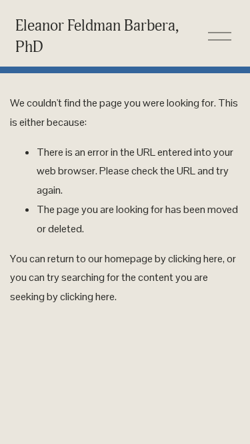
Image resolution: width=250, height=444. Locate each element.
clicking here (195, 259)
